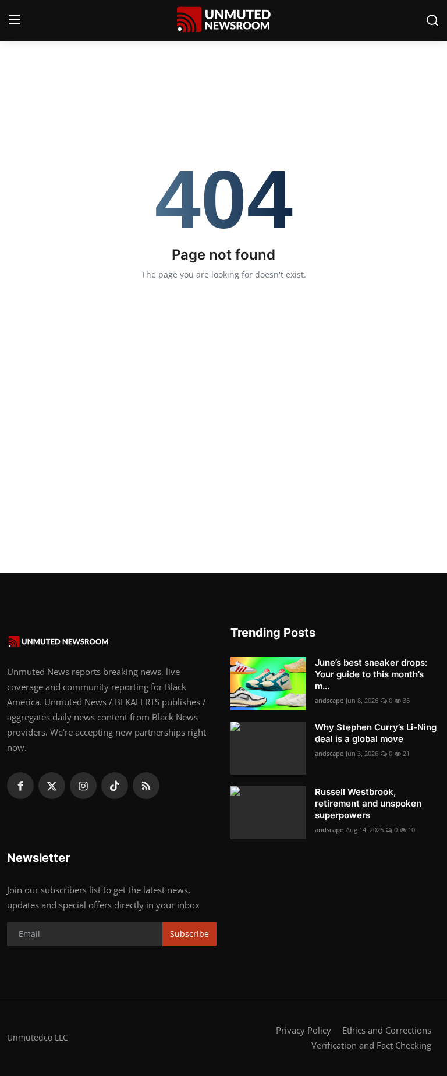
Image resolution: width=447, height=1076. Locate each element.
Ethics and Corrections (386, 1030)
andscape (329, 700)
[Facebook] (20, 785)
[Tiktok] (114, 785)
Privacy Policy (303, 1030)
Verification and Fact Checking (371, 1045)
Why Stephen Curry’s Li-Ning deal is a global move (376, 733)
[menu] (14, 20)
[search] (432, 20)
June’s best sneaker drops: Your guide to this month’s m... (371, 674)
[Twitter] (51, 785)
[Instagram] (83, 785)
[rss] (146, 785)
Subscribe (189, 933)
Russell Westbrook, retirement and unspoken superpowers (368, 803)
